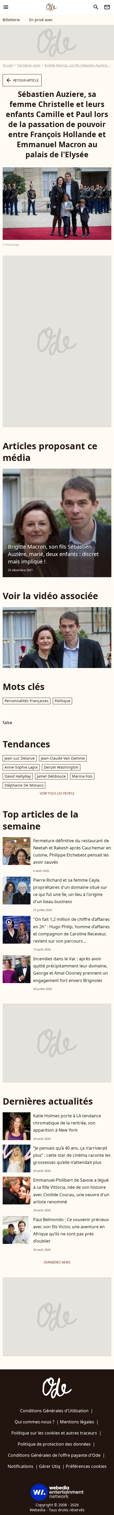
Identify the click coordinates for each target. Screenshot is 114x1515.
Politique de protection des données (54, 1444)
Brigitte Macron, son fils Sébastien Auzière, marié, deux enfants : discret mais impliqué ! (53, 554)
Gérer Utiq (49, 1466)
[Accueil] (51, 7)
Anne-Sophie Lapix (21, 767)
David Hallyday (18, 776)
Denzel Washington (61, 767)
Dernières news (29, 65)
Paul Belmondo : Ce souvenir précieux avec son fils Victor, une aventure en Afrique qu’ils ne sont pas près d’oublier (71, 1230)
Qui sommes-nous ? (34, 1422)
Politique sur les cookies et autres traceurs (54, 1433)
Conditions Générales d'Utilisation (54, 1411)
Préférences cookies (86, 1466)
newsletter (107, 7)
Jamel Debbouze (51, 776)
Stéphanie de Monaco (24, 785)
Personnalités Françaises (27, 700)
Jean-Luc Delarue (20, 758)
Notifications (20, 1466)
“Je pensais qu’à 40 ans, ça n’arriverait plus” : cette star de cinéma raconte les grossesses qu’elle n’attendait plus (72, 1155)
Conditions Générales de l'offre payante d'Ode (54, 1455)
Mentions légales (77, 1422)
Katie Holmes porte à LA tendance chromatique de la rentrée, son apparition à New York (67, 1123)
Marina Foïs (82, 776)
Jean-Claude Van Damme (63, 758)
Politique (62, 700)
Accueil (8, 65)
